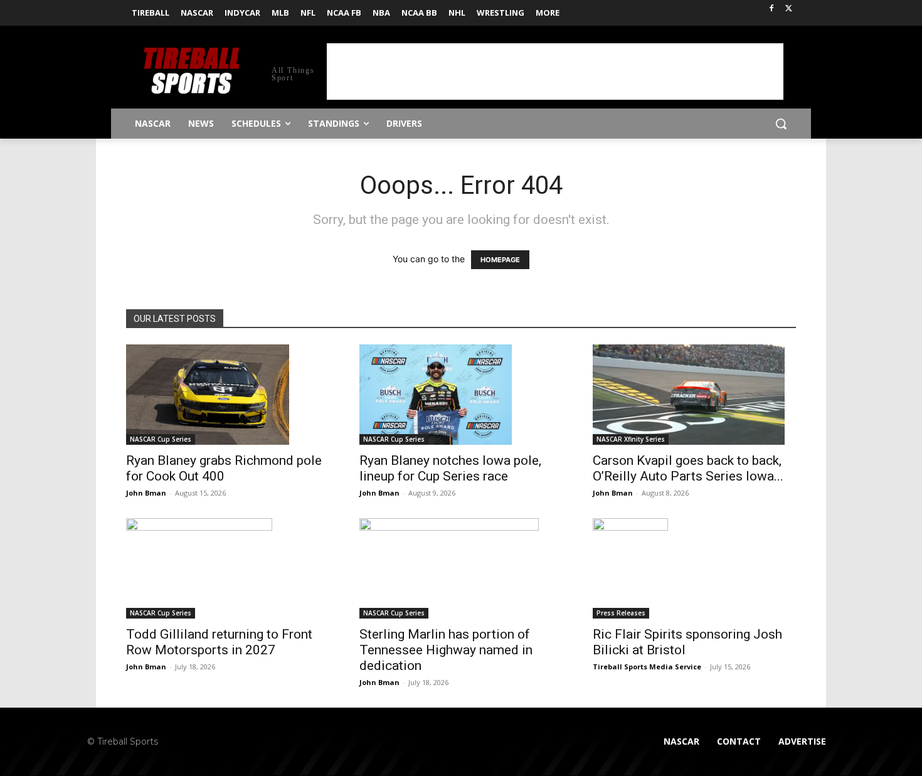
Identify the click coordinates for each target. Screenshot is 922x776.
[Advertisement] (555, 71)
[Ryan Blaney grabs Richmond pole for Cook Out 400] (227, 394)
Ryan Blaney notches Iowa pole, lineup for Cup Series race (450, 468)
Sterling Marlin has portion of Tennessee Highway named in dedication (446, 650)
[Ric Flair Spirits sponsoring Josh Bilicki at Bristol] (694, 568)
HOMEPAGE (500, 259)
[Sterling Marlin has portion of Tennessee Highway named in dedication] (461, 568)
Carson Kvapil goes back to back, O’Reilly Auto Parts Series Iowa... (688, 468)
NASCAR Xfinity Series (630, 439)
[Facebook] (771, 9)
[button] (781, 124)
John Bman (146, 492)
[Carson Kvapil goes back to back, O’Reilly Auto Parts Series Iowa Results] (694, 394)
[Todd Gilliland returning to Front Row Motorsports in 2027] (227, 568)
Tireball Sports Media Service (647, 666)
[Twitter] (789, 9)
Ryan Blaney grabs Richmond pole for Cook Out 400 (224, 468)
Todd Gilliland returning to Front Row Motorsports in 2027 (219, 642)
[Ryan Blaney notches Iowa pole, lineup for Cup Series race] (461, 394)
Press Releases (620, 613)
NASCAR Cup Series (160, 439)
